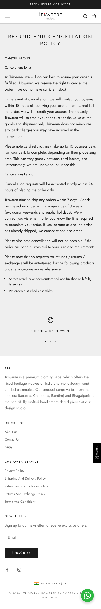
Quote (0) (97, 452)
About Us (11, 431)
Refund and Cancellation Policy (26, 486)
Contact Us (12, 439)
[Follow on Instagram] (19, 569)
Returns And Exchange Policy (25, 493)
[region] (50, 325)
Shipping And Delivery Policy (25, 478)
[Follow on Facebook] (7, 569)
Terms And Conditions (20, 501)
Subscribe (21, 552)
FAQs (8, 447)
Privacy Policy (14, 470)
